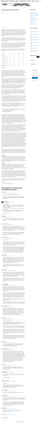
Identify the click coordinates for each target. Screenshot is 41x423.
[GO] (38, 57)
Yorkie (5, 341)
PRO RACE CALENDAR (5, 1)
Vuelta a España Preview (33, 14)
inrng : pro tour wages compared (10, 414)
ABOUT (37, 1)
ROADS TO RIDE (12, 1)
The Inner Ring (6, 223)
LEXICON (28, 1)
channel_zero (6, 237)
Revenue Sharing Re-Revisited (34, 18)
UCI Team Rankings (33, 17)
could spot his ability (11, 139)
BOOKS (17, 1)
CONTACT (33, 1)
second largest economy (21, 37)
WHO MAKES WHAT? (23, 1)
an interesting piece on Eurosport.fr (9, 31)
